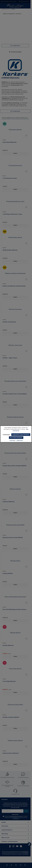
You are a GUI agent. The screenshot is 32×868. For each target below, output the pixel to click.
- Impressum (12, 440)
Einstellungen (6, 434)
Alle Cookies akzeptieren (16, 437)
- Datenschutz (19, 440)
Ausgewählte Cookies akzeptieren (20, 434)
